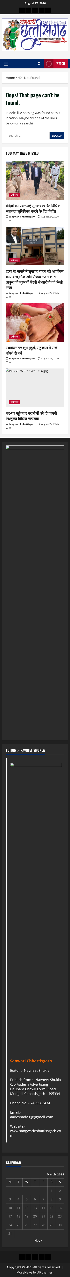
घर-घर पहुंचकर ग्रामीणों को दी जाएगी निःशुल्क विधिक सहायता (31, 415)
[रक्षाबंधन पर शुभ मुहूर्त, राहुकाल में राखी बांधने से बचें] (35, 322)
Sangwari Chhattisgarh (22, 216)
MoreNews (24, 1272)
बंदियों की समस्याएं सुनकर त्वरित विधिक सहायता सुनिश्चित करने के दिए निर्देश (33, 208)
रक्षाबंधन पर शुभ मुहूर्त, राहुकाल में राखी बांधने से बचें (32, 350)
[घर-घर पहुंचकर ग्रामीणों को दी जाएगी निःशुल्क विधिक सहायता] (35, 387)
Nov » (38, 1240)
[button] (6, 64)
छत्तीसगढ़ (14, 194)
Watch (60, 63)
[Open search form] (39, 63)
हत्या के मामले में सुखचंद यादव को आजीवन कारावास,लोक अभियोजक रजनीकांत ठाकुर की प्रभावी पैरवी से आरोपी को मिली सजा (34, 279)
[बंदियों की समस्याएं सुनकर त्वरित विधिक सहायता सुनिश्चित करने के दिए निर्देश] (35, 180)
